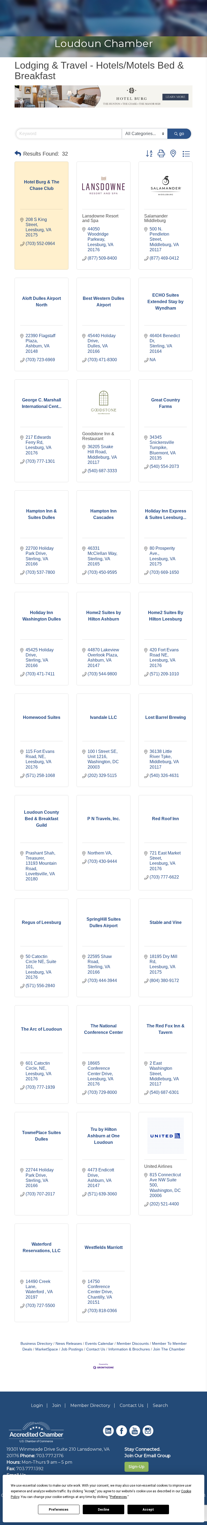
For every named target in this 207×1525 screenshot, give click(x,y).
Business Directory (36, 1344)
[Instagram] (149, 1434)
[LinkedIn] (109, 1434)
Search (160, 1405)
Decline (103, 1509)
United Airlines (158, 1166)
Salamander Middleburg (156, 218)
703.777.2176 (49, 1455)
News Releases (69, 1344)
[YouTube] (135, 1434)
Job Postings (72, 1349)
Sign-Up (136, 1466)
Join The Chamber (169, 1349)
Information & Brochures (129, 1349)
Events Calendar (99, 1344)
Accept (148, 1509)
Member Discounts (133, 1344)
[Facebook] (122, 1434)
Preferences (58, 1509)
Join (56, 1405)
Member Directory (90, 1405)
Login (37, 1405)
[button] (18, 154)
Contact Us (95, 1349)
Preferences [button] (118, 1497)
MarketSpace (46, 1349)
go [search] (181, 133)
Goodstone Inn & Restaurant (98, 436)
